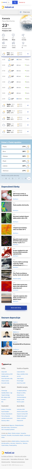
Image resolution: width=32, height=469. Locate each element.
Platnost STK (20, 420)
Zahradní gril (27, 435)
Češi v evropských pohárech (8, 429)
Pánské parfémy (13, 445)
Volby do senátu (5, 380)
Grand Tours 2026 (21, 383)
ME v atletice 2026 (5, 397)
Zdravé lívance (20, 395)
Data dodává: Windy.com (17, 459)
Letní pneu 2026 (21, 409)
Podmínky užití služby (20, 456)
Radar (26, 459)
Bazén (9, 433)
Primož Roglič (20, 380)
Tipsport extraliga (5, 395)
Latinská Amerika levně (6, 418)
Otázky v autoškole (21, 418)
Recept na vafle (20, 399)
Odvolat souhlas (5, 462)
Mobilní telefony (16, 441)
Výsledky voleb (4, 376)
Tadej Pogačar (20, 378)
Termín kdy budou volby (6, 378)
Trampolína (23, 433)
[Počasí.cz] (7, 7)
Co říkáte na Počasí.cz (7, 456)
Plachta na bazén (16, 433)
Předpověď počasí (19, 425)
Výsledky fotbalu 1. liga (6, 392)
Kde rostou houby (5, 427)
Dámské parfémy (5, 443)
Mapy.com (11, 425)
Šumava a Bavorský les (6, 413)
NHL (2, 401)
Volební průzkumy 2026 (6, 374)
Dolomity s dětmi (5, 420)
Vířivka (3, 437)
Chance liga (4, 390)
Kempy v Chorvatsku (6, 409)
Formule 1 (3, 399)
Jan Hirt (19, 376)
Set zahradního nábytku (17, 435)
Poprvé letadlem (5, 411)
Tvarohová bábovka (21, 397)
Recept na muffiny (21, 392)
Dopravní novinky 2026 (22, 413)
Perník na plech (20, 401)
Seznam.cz (22, 2)
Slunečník (3, 435)
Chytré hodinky (4, 445)
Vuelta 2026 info (21, 371)
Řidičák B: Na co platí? (22, 416)
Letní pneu (12, 443)
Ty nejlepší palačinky (22, 390)
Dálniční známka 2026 (22, 411)
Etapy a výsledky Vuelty (22, 374)
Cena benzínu (13, 427)
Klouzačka (9, 435)
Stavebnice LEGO (24, 441)
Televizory (25, 443)
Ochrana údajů (5, 459)
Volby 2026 (4, 371)
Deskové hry (19, 443)
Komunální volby (5, 383)
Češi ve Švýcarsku (5, 416)
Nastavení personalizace (18, 462)
